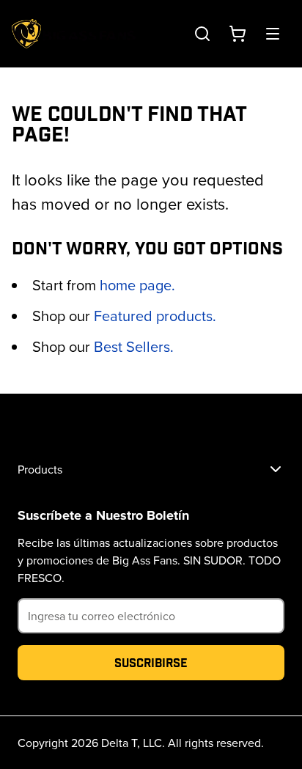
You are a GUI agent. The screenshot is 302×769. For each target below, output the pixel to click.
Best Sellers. (134, 346)
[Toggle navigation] (272, 33)
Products (40, 469)
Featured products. (155, 315)
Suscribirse (151, 662)
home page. (137, 284)
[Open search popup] (202, 33)
